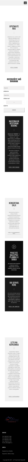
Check (14, 110)
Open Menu (25, 3)
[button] (14, 67)
